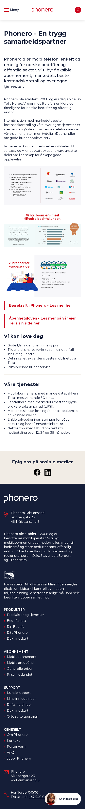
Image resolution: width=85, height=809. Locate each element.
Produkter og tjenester (25, 615)
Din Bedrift (15, 627)
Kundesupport (19, 693)
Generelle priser (20, 669)
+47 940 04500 (41, 797)
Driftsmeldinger (19, 705)
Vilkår (11, 752)
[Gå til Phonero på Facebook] (37, 472)
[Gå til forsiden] (42, 10)
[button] (11, 10)
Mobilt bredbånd (20, 663)
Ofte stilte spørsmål (22, 716)
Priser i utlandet (19, 674)
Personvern (16, 746)
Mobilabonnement (22, 657)
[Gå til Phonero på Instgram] (47, 472)
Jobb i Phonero (19, 758)
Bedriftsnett (16, 621)
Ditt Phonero (17, 632)
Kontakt (13, 741)
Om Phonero (17, 735)
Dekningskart (17, 638)
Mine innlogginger (21, 699)
